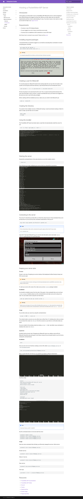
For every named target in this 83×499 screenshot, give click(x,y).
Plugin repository (25, 493)
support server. (34, 20)
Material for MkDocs (11, 497)
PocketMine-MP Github (26, 483)
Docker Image (24, 491)
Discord (23, 485)
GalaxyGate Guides (7, 7)
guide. (46, 35)
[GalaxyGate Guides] (3, 1)
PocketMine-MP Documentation (28, 480)
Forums (23, 487)
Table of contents (70, 7)
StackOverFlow (24, 489)
